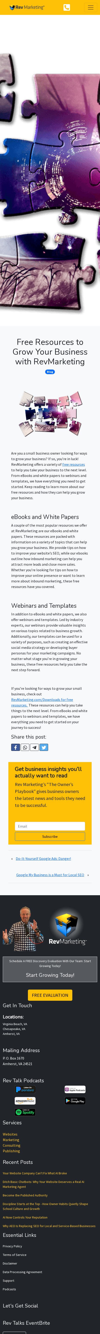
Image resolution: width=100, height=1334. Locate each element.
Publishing (11, 1151)
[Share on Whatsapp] (25, 747)
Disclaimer (10, 1263)
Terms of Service (15, 1255)
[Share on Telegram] (34, 747)
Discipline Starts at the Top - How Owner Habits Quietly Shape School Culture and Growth (45, 1206)
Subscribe (50, 836)
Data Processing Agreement (22, 1272)
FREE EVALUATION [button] (50, 995)
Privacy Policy (12, 1246)
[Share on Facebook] (15, 747)
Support (8, 1280)
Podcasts (9, 1289)
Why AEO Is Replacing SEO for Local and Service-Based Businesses (49, 1226)
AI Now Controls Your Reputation (25, 1217)
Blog (50, 371)
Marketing (11, 1139)
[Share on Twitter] (44, 747)
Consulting (11, 1145)
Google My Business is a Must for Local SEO (50, 874)
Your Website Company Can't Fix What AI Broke (35, 1173)
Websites (10, 1134)
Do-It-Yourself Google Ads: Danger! (43, 858)
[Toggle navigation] (90, 7)
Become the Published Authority (25, 1195)
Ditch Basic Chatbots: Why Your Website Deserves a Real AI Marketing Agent (43, 1184)
